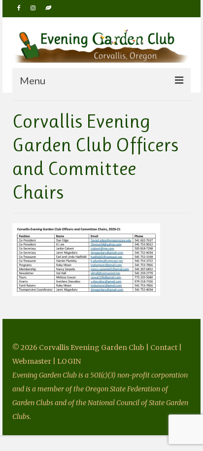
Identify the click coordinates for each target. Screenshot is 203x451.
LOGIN (69, 361)
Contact (164, 347)
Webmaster (31, 361)
